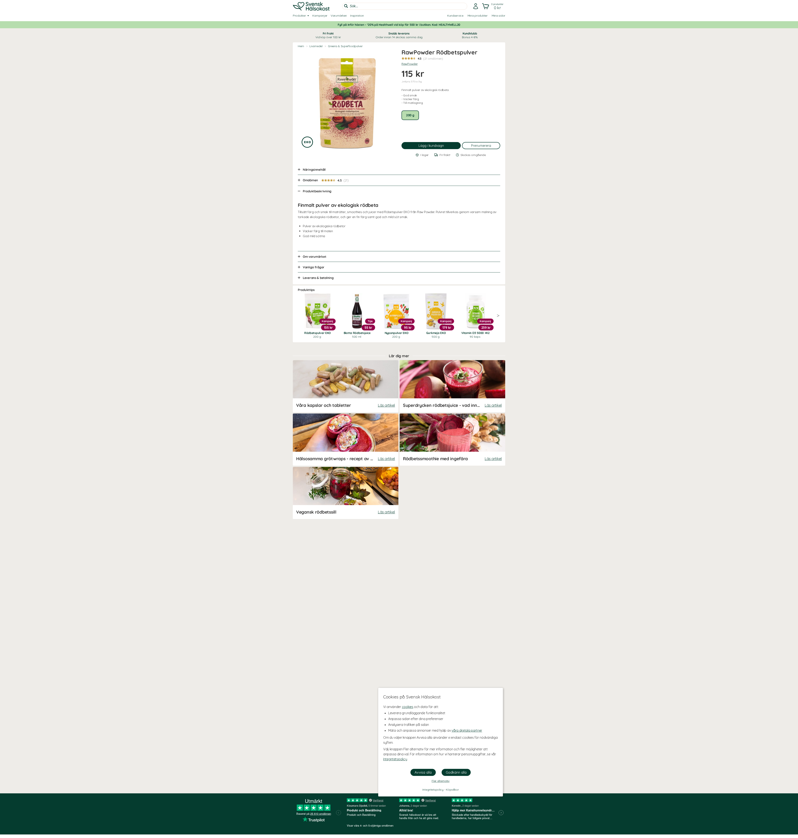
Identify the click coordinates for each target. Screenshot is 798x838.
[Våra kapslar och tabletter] (345, 386)
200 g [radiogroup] (410, 115)
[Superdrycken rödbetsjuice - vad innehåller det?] (452, 386)
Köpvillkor (452, 789)
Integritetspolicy (395, 759)
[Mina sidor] (475, 6)
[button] (493, 6)
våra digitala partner (467, 730)
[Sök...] (346, 6)
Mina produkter (478, 15)
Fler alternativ (440, 781)
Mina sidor (498, 15)
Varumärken (339, 15)
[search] (404, 6)
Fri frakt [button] (328, 35)
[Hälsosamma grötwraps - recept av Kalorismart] (345, 439)
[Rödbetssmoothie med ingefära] (452, 439)
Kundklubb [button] (470, 35)
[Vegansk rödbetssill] (345, 493)
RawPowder (409, 64)
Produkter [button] (299, 15)
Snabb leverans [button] (399, 35)
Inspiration (357, 15)
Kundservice (455, 15)
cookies (407, 707)
